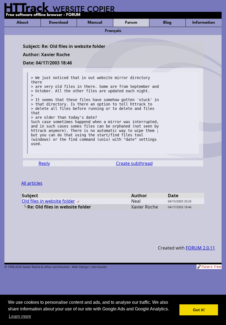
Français (113, 31)
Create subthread (134, 163)
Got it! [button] (199, 310)
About (22, 23)
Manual (95, 23)
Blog (167, 23)
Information (203, 23)
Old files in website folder (48, 201)
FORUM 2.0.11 (200, 248)
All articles (31, 183)
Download (58, 23)
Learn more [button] (20, 316)
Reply (44, 163)
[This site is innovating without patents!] (209, 267)
